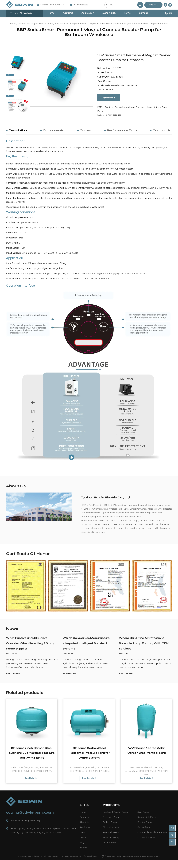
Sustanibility (109, 13)
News (127, 13)
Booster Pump (144, 822)
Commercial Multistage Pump (152, 832)
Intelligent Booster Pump (40, 23)
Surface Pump (110, 822)
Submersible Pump (146, 817)
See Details (31, 778)
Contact (143, 13)
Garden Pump (144, 827)
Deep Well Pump (111, 817)
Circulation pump (111, 827)
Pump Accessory (111, 837)
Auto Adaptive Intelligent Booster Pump (74, 23)
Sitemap (84, 847)
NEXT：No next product (109, 115)
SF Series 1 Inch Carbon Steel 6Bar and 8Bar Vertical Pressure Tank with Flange (32, 752)
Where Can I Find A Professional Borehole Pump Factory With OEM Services (144, 643)
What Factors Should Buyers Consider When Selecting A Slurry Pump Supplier (30, 643)
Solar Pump (143, 812)
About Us (68, 13)
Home (51, 13)
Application (87, 13)
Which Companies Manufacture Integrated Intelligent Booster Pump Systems (88, 643)
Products (22, 23)
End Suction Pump (146, 837)
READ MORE (13, 673)
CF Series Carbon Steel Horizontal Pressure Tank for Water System (89, 752)
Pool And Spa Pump (112, 832)
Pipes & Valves (110, 842)
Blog (82, 842)
